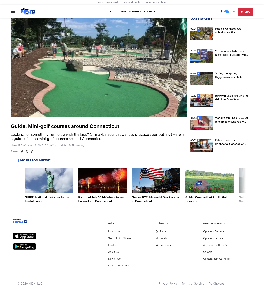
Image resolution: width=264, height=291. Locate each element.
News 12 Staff (18, 145)
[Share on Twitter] (27, 151)
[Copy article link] (32, 151)
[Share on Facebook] (21, 151)
